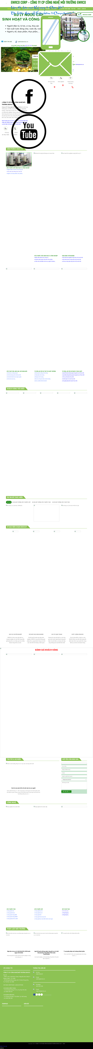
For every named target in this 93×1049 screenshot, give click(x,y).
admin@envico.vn (80, 64)
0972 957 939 (28, 45)
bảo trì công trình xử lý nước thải (74, 259)
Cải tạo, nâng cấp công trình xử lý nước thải (72, 261)
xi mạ (17, 169)
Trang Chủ (10, 8)
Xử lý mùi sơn (10, 378)
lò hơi (15, 169)
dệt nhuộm (41, 259)
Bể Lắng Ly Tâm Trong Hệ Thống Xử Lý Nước (51, 775)
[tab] (9, 502)
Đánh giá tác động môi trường (41, 373)
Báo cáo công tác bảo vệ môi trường (42, 378)
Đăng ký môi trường (39, 377)
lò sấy (17, 377)
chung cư (46, 257)
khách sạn (42, 257)
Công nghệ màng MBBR (12, 916)
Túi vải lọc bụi (65, 910)
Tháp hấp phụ (66, 912)
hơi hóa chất (18, 375)
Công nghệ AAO (10, 910)
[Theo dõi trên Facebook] (34, 994)
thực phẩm (50, 259)
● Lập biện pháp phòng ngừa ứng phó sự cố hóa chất (73, 375)
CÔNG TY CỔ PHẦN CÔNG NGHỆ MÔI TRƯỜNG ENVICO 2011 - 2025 (50, 1043)
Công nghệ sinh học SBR (12, 918)
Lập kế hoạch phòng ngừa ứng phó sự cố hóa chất (73, 373)
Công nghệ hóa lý (11, 912)
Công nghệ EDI (38, 914)
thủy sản (21, 169)
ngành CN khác (51, 261)
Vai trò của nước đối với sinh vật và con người (23, 788)
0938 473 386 (23, 48)
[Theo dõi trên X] (37, 994)
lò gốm (20, 377)
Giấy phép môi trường (39, 375)
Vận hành (65, 259)
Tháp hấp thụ (65, 914)
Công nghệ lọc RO (39, 910)
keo (14, 378)
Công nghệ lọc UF (38, 912)
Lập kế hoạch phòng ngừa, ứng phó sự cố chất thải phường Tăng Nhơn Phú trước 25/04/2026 (46, 953)
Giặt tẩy (36, 259)
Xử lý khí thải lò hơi (11, 377)
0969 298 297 (22, 47)
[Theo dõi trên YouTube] (42, 994)
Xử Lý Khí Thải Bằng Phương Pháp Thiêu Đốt (51, 794)
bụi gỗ (16, 373)
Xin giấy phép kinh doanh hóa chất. (70, 380)
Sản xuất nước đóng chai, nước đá (14, 171)
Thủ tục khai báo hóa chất (68, 377)
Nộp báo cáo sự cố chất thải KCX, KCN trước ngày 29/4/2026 (18, 952)
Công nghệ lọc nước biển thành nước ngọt (44, 918)
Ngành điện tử (10, 169)
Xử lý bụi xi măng (11, 373)
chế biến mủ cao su (44, 261)
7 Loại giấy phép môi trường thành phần (74, 951)
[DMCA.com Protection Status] (47, 995)
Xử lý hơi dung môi (11, 375)
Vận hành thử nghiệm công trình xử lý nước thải (73, 257)
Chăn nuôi (37, 261)
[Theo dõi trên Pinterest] (39, 994)
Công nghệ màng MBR (12, 914)
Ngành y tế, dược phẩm (12, 173)
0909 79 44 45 (70, 32)
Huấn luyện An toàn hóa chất (69, 378)
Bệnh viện (37, 257)
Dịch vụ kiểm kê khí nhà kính (41, 380)
